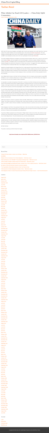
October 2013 (3, 297)
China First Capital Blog (10, 2)
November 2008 (4, 405)
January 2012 (3, 336)
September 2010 (4, 365)
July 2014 (3, 281)
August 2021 (3, 177)
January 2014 (3, 292)
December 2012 (4, 316)
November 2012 (4, 317)
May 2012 (3, 328)
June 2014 (3, 283)
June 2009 (3, 392)
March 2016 (3, 244)
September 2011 (4, 343)
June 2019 (3, 195)
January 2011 (3, 358)
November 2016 (4, 230)
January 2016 (3, 248)
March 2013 (3, 310)
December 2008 (4, 403)
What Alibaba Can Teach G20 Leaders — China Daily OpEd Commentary (23, 14)
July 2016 (3, 237)
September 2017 (4, 215)
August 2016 (3, 235)
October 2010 (3, 363)
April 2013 (3, 308)
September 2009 (4, 387)
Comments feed (4, 423)
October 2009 (4, 385)
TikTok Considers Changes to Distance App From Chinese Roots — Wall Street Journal (17, 161)
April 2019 (3, 197)
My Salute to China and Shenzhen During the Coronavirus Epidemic (14, 165)
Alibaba (8, 60)
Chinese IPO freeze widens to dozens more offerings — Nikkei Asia (14, 154)
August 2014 (3, 279)
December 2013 (4, 294)
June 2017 (3, 221)
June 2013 (3, 305)
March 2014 (3, 288)
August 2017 (3, 217)
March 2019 (3, 199)
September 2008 (4, 409)
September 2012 (4, 321)
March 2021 (3, 179)
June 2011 (3, 348)
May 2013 (3, 306)
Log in (2, 419)
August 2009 (3, 389)
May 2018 (3, 206)
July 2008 (3, 412)
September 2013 (4, 299)
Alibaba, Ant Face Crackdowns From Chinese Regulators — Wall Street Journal (16, 157)
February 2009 (4, 400)
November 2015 (4, 252)
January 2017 (3, 226)
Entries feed (3, 421)
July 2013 (3, 303)
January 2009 (4, 401)
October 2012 (3, 319)
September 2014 (4, 277)
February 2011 (4, 356)
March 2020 (3, 186)
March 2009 (3, 398)
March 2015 (3, 266)
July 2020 (3, 184)
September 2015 (4, 255)
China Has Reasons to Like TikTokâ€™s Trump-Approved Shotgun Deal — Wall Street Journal (19, 159)
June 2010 (3, 370)
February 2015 (4, 268)
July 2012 (3, 325)
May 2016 (3, 241)
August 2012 (3, 323)
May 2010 (3, 372)
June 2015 (3, 261)
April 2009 (3, 396)
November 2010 (4, 361)
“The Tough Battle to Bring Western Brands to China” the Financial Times (15, 167)
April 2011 (3, 352)
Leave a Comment (4, 17)
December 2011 (4, 338)
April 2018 (3, 208)
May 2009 (3, 394)
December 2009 (4, 381)
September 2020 (4, 182)
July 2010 (3, 369)
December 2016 (4, 228)
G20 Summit (35, 55)
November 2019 (4, 193)
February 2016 (4, 246)
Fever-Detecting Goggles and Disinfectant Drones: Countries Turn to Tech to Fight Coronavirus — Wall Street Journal (23, 163)
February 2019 (4, 201)
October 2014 (3, 275)
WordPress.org (4, 425)
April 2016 (3, 243)
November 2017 (4, 212)
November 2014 (4, 274)
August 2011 (3, 345)
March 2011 (3, 354)
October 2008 (4, 407)
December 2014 (4, 272)
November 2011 (4, 339)
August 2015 (3, 257)
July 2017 (3, 219)
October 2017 (3, 213)
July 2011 (3, 347)
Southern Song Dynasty (35, 52)
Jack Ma (6, 61)
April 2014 (3, 286)
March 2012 (3, 332)
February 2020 (4, 188)
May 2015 (3, 263)
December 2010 (4, 359)
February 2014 (4, 290)
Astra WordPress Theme (35, 430)
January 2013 (3, 314)
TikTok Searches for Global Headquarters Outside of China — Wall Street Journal (16, 168)
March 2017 (3, 224)
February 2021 (4, 181)
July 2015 (3, 259)
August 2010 (3, 367)
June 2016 (3, 239)
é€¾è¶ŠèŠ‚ (3, 156)
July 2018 (3, 204)
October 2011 (3, 341)
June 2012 (3, 327)
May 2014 (3, 285)
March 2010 (3, 376)
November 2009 (4, 383)
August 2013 (3, 301)
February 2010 (4, 378)
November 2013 (4, 296)
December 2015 (4, 250)
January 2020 (4, 190)
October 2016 (3, 232)
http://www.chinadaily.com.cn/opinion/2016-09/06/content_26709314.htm (24, 134)
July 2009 (3, 390)
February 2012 (4, 334)
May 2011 (3, 350)
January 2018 (3, 210)
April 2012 (3, 330)
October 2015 (3, 254)
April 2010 (3, 374)
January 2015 (3, 270)
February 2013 (4, 312)
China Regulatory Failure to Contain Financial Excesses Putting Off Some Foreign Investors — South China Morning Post (24, 170)
